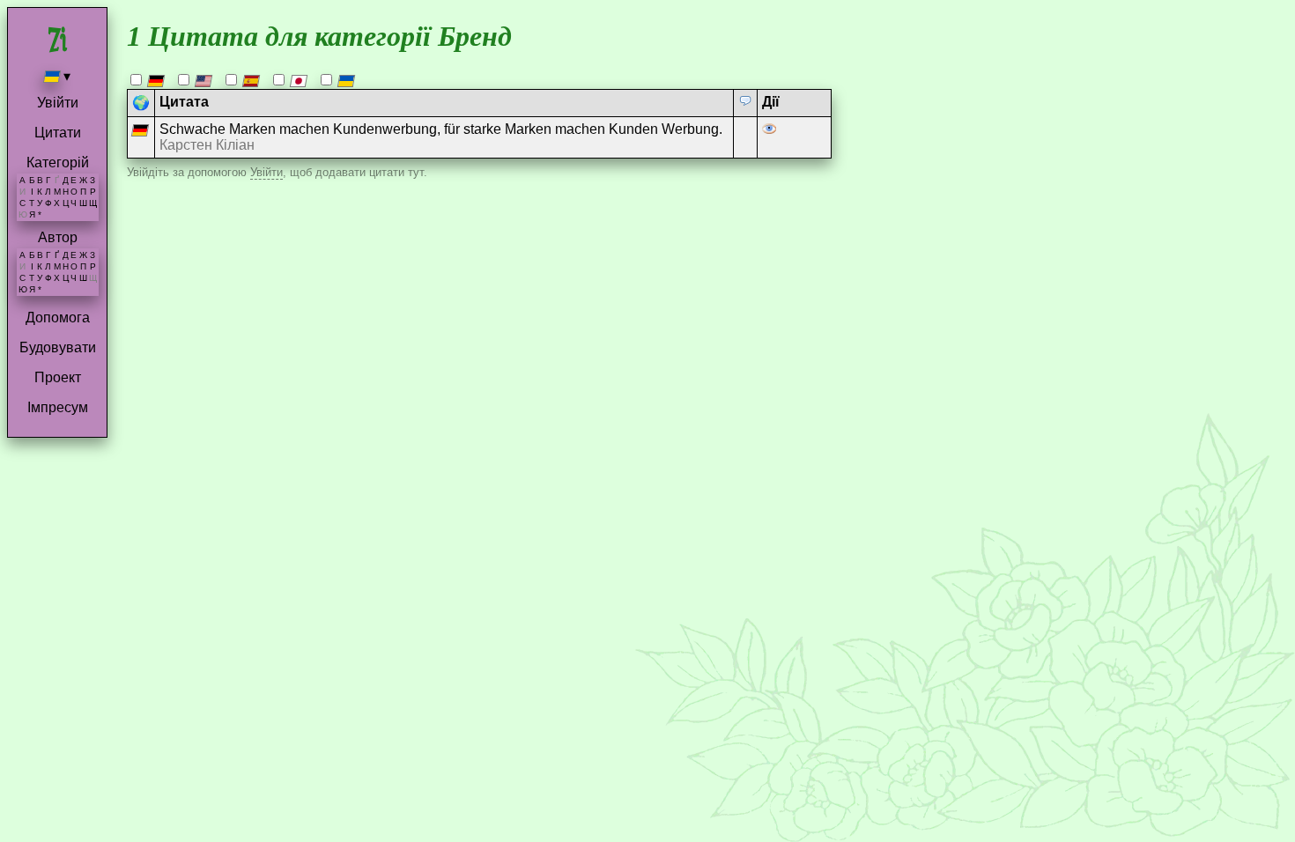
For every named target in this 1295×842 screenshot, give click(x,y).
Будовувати (57, 347)
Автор (58, 237)
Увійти (57, 102)
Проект (57, 377)
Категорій (57, 162)
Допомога (58, 317)
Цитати (57, 132)
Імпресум (57, 407)
